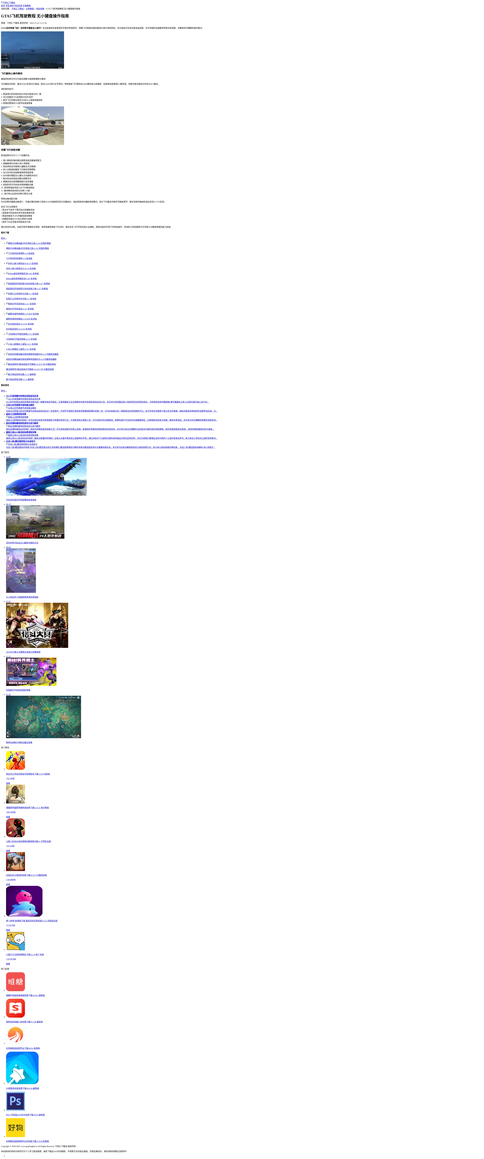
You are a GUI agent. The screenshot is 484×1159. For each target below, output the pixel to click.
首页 (3, 6)
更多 (4, 238)
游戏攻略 (40, 9)
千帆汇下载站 (18, 9)
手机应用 (18, 6)
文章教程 (27, 6)
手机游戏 (10, 6)
